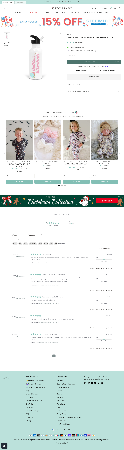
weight (46, 243)
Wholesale (93, 8)
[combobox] (19, 235)
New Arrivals (21, 12)
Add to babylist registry (107, 70)
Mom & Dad (74, 12)
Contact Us (29, 417)
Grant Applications (63, 387)
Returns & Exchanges (32, 411)
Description (74, 85)
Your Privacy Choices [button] (63, 424)
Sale (107, 12)
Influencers (60, 401)
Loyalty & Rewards (32, 394)
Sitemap (28, 421)
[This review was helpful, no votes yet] (106, 268)
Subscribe (103, 8)
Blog (27, 391)
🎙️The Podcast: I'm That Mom (35, 387)
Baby (57, 12)
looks (40, 243)
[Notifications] (110, 8)
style (51, 243)
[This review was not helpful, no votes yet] (109, 268)
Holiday (34, 12)
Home (99, 12)
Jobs (58, 407)
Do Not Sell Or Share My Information (69, 417)
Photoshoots (61, 404)
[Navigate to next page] (74, 356)
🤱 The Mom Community (34, 384)
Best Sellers (46, 12)
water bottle (33, 243)
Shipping (59, 394)
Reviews (59, 391)
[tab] (8, 2)
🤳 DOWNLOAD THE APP (35, 381)
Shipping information (79, 91)
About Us (60, 381)
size (20, 243)
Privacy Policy (61, 414)
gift (56, 243)
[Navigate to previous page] (49, 356)
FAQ (27, 414)
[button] (36, 33)
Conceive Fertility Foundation (66, 384)
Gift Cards (29, 397)
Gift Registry (30, 404)
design (25, 243)
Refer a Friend (61, 411)
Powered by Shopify (62, 443)
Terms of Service (62, 421)
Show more (61, 244)
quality (15, 243)
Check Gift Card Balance (34, 401)
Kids (64, 12)
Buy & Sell (29, 407)
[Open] (4, 446)
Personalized (88, 12)
